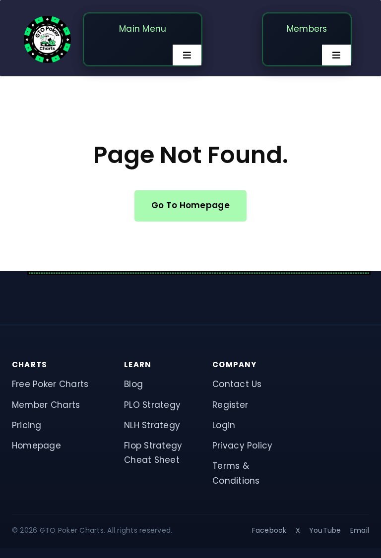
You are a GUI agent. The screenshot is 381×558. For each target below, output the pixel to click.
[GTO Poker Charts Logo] (47, 20)
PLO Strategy (152, 405)
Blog (133, 384)
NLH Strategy (152, 425)
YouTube (325, 530)
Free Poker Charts (50, 384)
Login (223, 425)
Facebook (269, 530)
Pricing (27, 425)
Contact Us (237, 384)
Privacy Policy (242, 445)
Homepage (36, 445)
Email (359, 530)
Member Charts (46, 405)
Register (230, 405)
